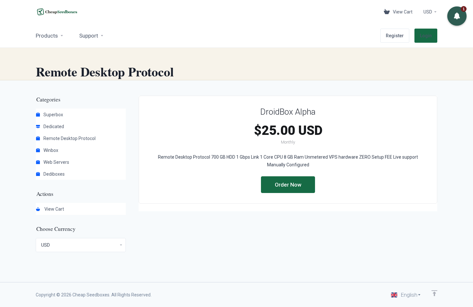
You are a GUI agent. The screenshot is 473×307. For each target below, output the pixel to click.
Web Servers (55, 162)
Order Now (288, 184)
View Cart (53, 209)
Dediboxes (53, 174)
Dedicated (53, 126)
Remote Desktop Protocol (69, 138)
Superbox (52, 114)
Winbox (50, 150)
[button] (457, 16)
